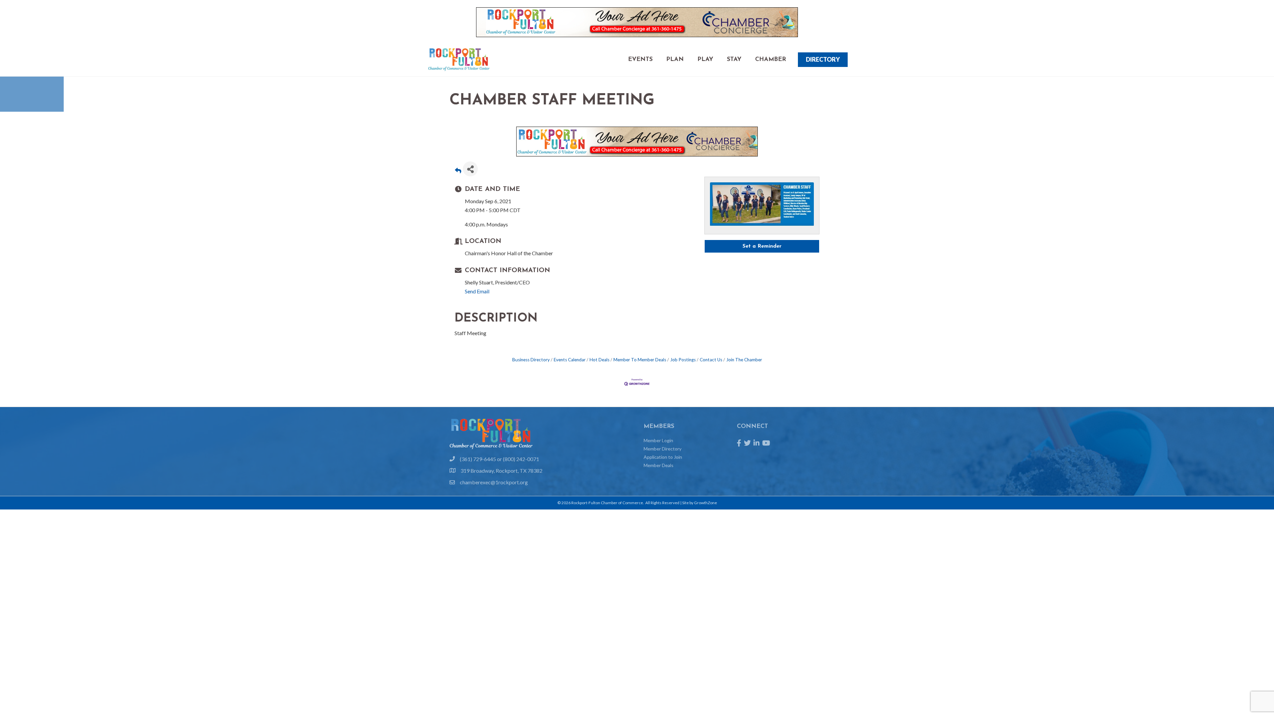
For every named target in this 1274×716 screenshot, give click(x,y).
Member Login (658, 440)
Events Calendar (570, 359)
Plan (675, 60)
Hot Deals (599, 359)
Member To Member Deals (639, 359)
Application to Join (663, 457)
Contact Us (711, 359)
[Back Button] (458, 170)
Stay (734, 60)
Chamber (770, 60)
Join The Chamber (744, 359)
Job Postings (683, 359)
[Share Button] (470, 168)
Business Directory (531, 359)
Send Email (477, 291)
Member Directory (662, 448)
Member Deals (658, 465)
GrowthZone (705, 502)
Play (705, 60)
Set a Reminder (762, 246)
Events (640, 60)
